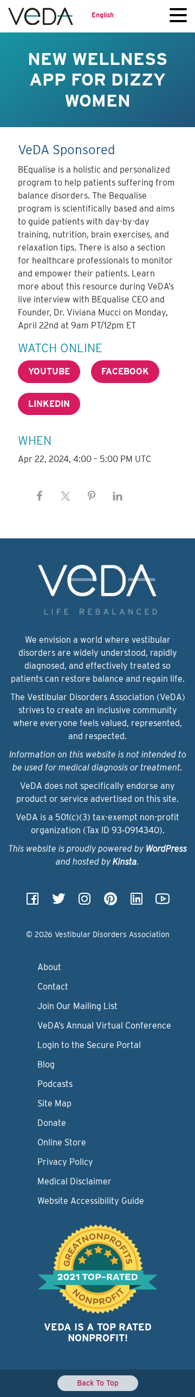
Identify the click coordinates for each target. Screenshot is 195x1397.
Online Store (61, 1142)
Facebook (125, 371)
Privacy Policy (65, 1162)
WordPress (166, 849)
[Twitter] (58, 902)
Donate (51, 1123)
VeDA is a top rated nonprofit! (98, 1332)
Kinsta (125, 861)
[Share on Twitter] (66, 496)
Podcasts (55, 1084)
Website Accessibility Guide (90, 1201)
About (49, 967)
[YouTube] (162, 902)
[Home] (40, 16)
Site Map (54, 1103)
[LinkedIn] (136, 902)
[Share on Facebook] (40, 496)
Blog (46, 1064)
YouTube (49, 371)
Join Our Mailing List (77, 1006)
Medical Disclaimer (74, 1181)
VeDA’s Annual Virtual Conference (104, 1025)
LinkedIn (49, 404)
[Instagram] (84, 902)
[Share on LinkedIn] (118, 496)
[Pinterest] (110, 902)
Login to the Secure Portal (89, 1045)
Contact (52, 986)
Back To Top (98, 1383)
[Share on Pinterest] (92, 496)
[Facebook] (32, 902)
